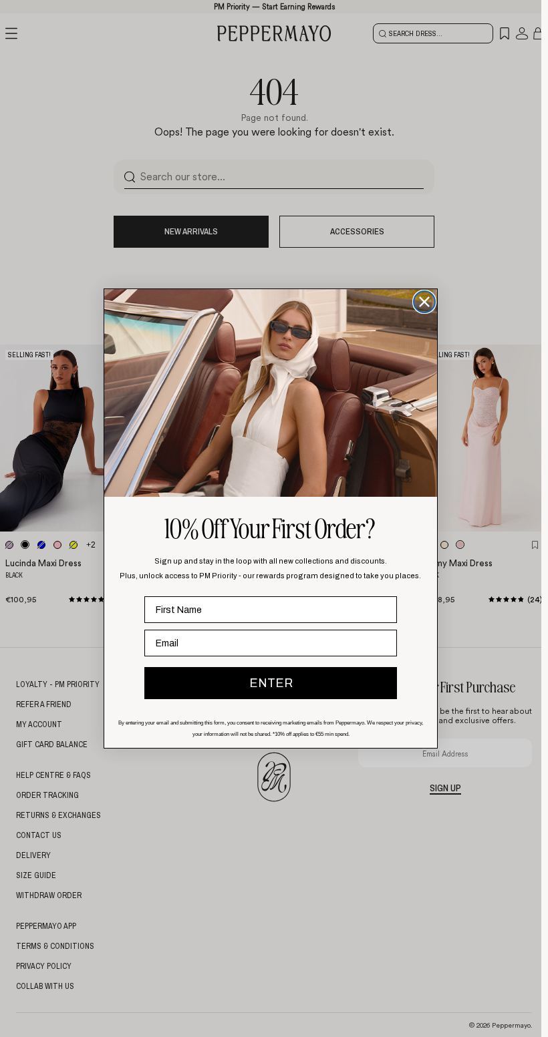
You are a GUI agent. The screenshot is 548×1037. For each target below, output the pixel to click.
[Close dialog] (424, 302)
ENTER (271, 683)
